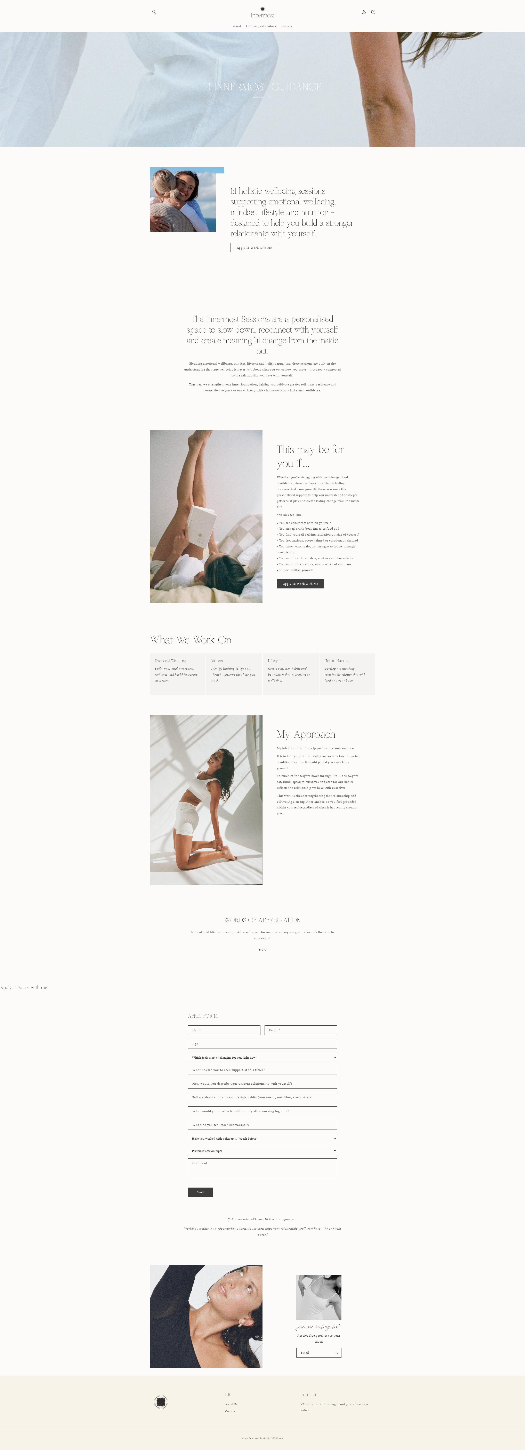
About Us (231, 1404)
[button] (154, 11)
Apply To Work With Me (254, 248)
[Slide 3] (265, 944)
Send (200, 1192)
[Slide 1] (259, 944)
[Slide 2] (262, 944)
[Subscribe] (336, 1353)
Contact (230, 1411)
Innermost (254, 1438)
